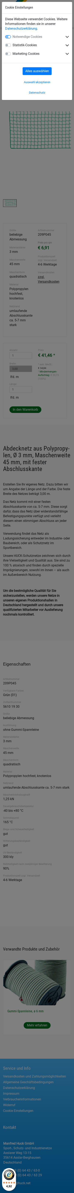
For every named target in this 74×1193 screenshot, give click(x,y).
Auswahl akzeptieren (37, 82)
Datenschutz (37, 92)
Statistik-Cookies (25, 45)
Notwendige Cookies (27, 37)
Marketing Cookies (26, 54)
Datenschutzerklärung (21, 28)
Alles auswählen (37, 71)
